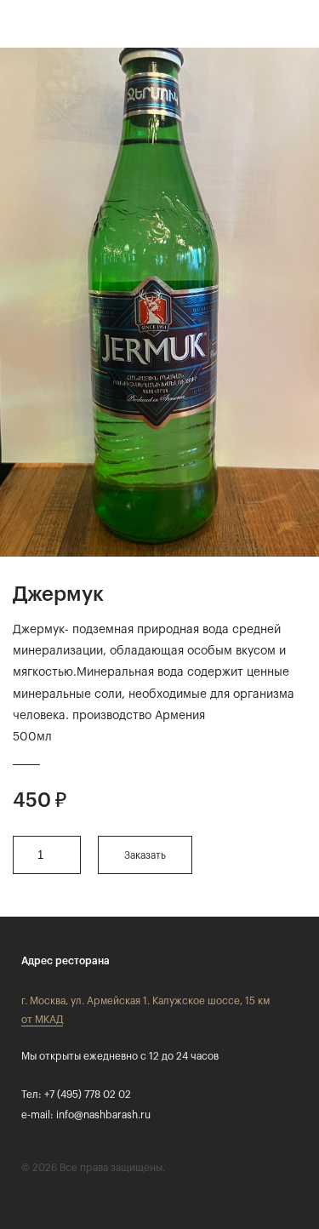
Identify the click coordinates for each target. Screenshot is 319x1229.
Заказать (145, 855)
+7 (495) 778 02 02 (87, 1094)
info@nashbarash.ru (103, 1115)
